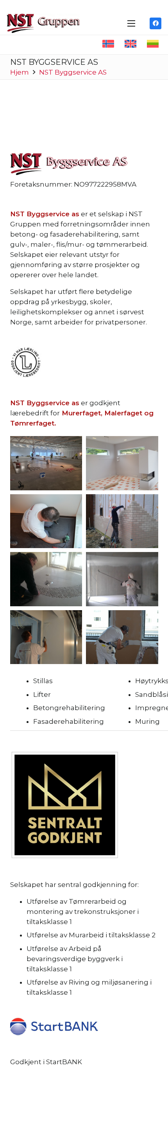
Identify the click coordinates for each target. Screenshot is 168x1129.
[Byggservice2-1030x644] (122, 463)
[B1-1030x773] (46, 463)
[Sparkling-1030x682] (122, 637)
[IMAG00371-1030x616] (122, 521)
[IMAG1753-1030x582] (46, 579)
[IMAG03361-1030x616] (122, 579)
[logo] (43, 23)
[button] (131, 23)
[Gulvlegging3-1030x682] (46, 521)
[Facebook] (155, 23)
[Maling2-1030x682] (46, 637)
